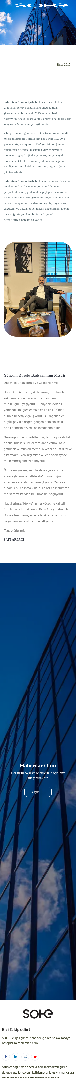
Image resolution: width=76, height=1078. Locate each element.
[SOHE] (41, 6)
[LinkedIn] (15, 1057)
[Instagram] (25, 1057)
